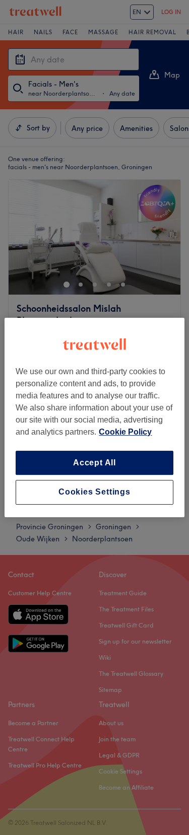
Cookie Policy (125, 432)
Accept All (94, 462)
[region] (94, 417)
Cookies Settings (94, 492)
